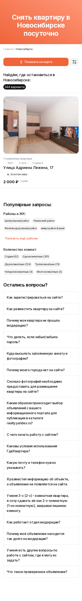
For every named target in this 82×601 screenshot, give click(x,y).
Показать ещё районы (21, 238)
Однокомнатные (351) (35, 256)
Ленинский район (43, 220)
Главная (8, 49)
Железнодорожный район (21, 228)
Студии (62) (11, 256)
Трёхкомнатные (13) (47, 264)
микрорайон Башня (53, 228)
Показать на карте (38, 62)
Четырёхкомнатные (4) (19, 271)
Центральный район (17, 220)
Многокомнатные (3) (49, 271)
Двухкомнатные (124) (18, 264)
